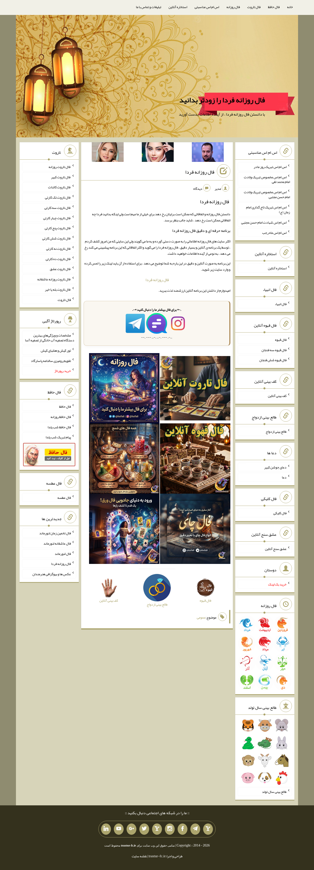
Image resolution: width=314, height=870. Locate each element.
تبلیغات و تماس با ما (148, 6)
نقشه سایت (139, 856)
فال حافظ (274, 6)
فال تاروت (254, 6)
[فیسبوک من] (182, 829)
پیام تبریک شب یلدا (58, 437)
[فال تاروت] (195, 389)
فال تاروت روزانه (60, 166)
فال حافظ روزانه (61, 416)
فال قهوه (281, 339)
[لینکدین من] (106, 829)
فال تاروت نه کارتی (58, 248)
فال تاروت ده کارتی (58, 258)
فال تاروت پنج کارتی (58, 228)
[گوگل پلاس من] (131, 829)
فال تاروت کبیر (61, 176)
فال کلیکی (280, 513)
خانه (290, 6)
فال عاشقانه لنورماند (57, 543)
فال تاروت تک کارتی (58, 197)
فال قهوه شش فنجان (273, 360)
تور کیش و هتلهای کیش (56, 350)
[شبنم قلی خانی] (108, 153)
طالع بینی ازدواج (276, 431)
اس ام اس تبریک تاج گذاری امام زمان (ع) (268, 209)
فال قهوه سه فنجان (274, 349)
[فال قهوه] (195, 459)
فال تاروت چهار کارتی (57, 217)
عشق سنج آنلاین (276, 548)
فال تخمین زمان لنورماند (55, 533)
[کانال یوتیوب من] (119, 829)
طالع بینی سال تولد (274, 791)
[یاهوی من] (208, 829)
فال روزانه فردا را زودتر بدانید (222, 100)
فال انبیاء (281, 303)
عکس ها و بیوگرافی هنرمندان (51, 574)
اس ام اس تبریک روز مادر (270, 166)
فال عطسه (64, 497)
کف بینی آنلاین (277, 395)
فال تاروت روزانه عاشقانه (54, 279)
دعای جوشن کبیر (275, 467)
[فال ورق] (124, 529)
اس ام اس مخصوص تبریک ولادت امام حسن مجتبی (267, 194)
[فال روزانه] (124, 389)
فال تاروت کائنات (59, 187)
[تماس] (157, 829)
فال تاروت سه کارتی (57, 207)
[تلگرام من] (195, 829)
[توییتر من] (144, 829)
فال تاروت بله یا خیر (58, 289)
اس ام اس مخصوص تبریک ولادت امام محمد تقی (267, 179)
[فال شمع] (124, 459)
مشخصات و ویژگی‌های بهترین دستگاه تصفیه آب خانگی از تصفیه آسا (49, 338)
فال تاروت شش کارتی (56, 238)
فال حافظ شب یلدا (59, 426)
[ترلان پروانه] (158, 153)
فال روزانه (233, 6)
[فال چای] (195, 529)
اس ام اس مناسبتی (207, 6)
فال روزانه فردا (199, 172)
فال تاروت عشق (60, 268)
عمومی (201, 617)
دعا (284, 477)
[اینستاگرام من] (170, 829)
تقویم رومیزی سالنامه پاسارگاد (51, 360)
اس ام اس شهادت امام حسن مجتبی (264, 222)
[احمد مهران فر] (208, 153)
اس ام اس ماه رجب (274, 232)
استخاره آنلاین (178, 6)
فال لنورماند (63, 553)
